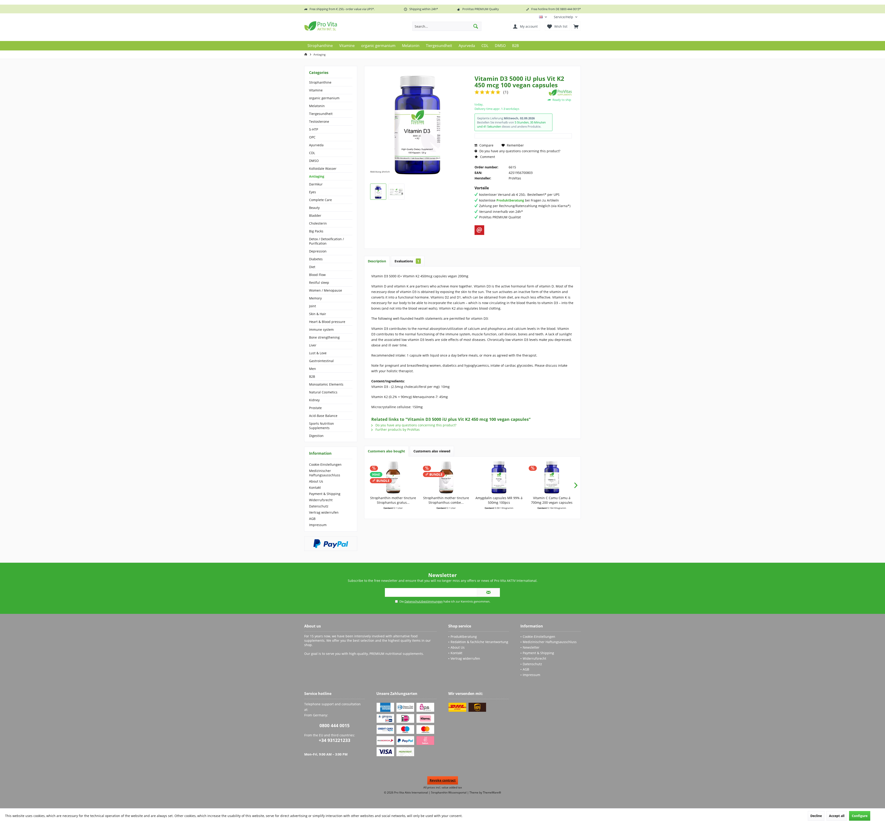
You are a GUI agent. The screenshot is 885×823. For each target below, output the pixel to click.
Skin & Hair (317, 314)
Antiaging (316, 176)
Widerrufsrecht (321, 500)
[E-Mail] (479, 230)
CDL (312, 153)
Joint (312, 306)
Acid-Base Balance (323, 415)
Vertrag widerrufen (324, 512)
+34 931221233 (334, 740)
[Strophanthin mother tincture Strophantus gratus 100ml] (393, 477)
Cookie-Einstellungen (325, 464)
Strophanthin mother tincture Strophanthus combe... (446, 500)
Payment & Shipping (324, 494)
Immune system (321, 329)
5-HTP (313, 129)
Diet (312, 267)
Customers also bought (386, 451)
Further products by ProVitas (397, 429)
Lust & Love (318, 353)
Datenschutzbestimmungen (423, 601)
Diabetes (316, 259)
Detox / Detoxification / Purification (326, 241)
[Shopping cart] (576, 26)
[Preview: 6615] (378, 192)
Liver (312, 345)
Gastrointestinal (321, 361)
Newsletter (531, 647)
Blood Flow (317, 274)
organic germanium (324, 98)
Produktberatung (464, 636)
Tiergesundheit (321, 113)
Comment (487, 157)
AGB (312, 518)
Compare (485, 145)
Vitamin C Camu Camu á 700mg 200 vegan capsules (551, 500)
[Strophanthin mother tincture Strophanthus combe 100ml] (446, 477)
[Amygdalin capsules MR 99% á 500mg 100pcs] (499, 477)
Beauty (314, 207)
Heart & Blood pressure (327, 321)
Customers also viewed (431, 451)
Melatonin (317, 106)
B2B (312, 376)
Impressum (318, 525)
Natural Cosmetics (323, 392)
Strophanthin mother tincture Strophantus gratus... (393, 500)
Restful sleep (319, 282)
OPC (312, 137)
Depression (318, 251)
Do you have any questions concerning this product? (519, 151)
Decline (816, 816)
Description (377, 261)
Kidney (314, 400)
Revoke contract (443, 780)
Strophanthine (320, 82)
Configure (859, 816)
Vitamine (316, 90)
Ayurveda (316, 145)
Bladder (315, 215)
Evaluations (407, 261)
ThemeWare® (492, 792)
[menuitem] (565, 17)
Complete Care (320, 200)
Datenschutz (318, 506)
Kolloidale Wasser (322, 168)
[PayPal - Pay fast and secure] (330, 543)
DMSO (314, 160)
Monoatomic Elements (326, 384)
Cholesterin (318, 223)
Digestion (316, 435)
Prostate (315, 408)
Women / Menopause (325, 290)
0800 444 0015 (334, 726)
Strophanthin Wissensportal (449, 792)
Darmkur (316, 184)
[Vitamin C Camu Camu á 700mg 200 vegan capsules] (552, 477)
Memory (315, 298)
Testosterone (319, 121)
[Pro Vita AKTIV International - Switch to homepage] (337, 26)
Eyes (312, 192)
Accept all (836, 816)
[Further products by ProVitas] (560, 92)
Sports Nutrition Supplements (321, 425)
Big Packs (316, 231)
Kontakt (315, 487)
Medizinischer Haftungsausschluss (324, 473)
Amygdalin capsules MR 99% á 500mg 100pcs (498, 500)
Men (312, 368)
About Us (316, 481)
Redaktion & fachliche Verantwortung (479, 642)
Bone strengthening (324, 337)
